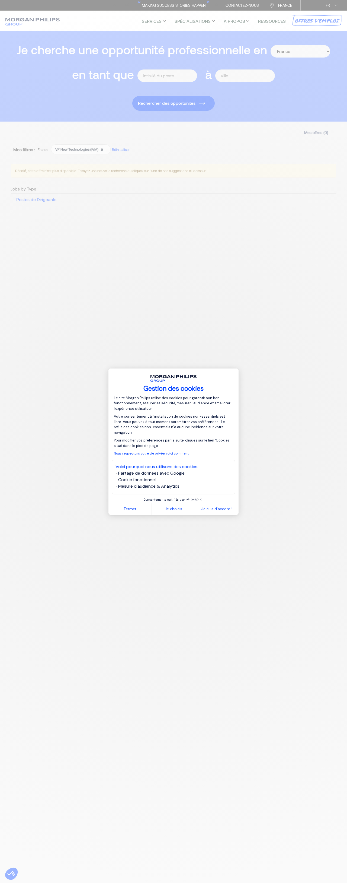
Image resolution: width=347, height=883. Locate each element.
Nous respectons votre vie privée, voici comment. (151, 453)
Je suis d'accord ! (216, 508)
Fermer (130, 508)
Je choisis (173, 508)
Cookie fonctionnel (137, 479)
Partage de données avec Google (151, 473)
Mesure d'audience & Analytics (148, 486)
